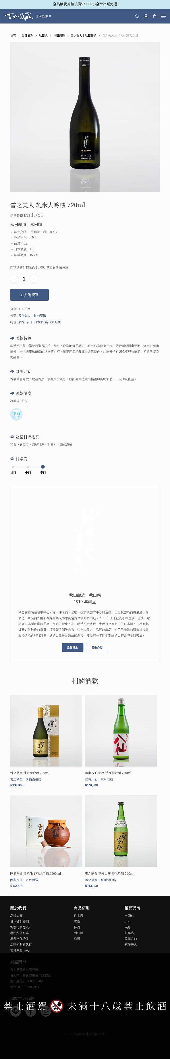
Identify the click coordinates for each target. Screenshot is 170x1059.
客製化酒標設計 (21, 927)
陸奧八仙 (131, 938)
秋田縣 (43, 35)
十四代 (129, 915)
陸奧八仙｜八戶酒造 (99, 779)
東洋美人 (131, 944)
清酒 (77, 921)
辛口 (29, 322)
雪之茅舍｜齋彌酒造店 (25, 779)
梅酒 (77, 927)
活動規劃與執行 (21, 944)
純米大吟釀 (53, 322)
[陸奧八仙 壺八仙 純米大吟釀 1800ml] (46, 831)
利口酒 (78, 933)
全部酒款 (27, 35)
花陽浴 (129, 933)
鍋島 (128, 927)
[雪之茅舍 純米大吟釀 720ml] (46, 731)
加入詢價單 (29, 294)
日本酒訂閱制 (19, 921)
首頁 (13, 35)
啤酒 (77, 938)
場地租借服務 (19, 933)
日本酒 (38, 322)
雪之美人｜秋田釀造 (84, 35)
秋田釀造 (59, 35)
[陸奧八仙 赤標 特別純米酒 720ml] (121, 731)
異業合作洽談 (19, 938)
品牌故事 (16, 915)
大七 (128, 921)
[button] (163, 16)
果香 (21, 322)
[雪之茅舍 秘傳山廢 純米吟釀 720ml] (121, 831)
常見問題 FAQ (20, 950)
